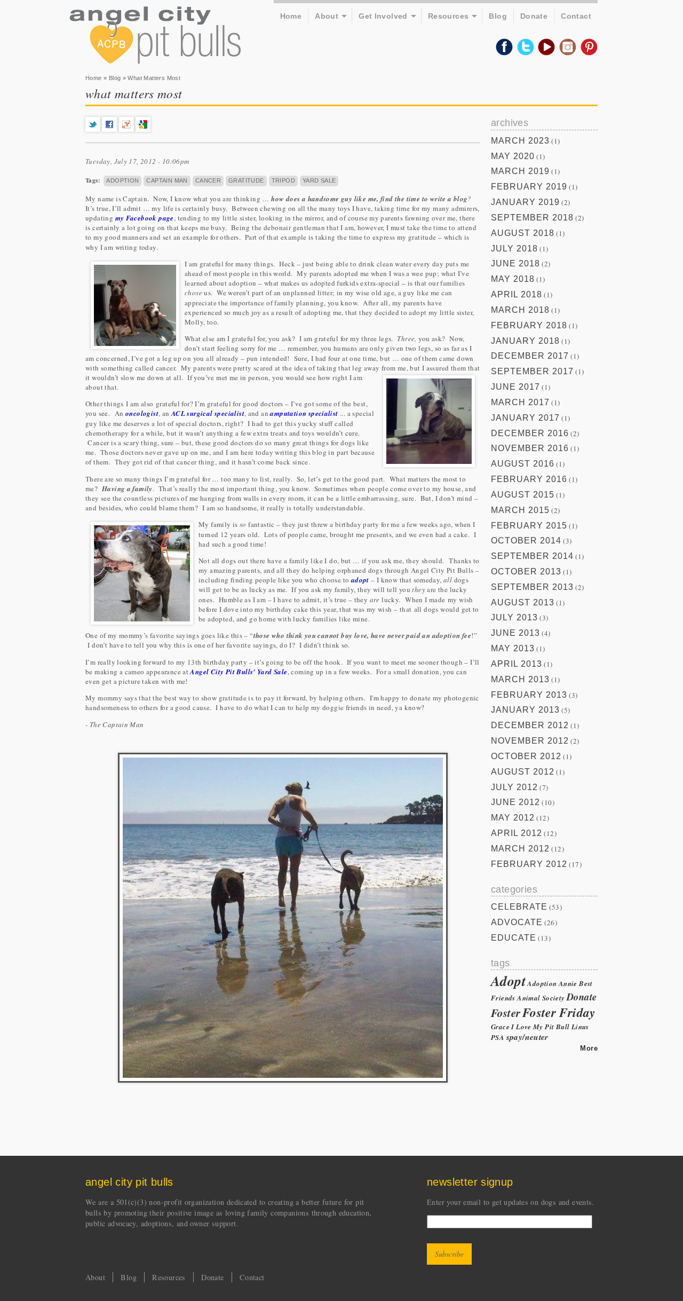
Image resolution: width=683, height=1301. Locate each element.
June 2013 (515, 632)
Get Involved (383, 16)
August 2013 (522, 602)
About (326, 16)
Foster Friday (558, 1012)
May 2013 (513, 648)
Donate (533, 16)
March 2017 (520, 402)
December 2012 (530, 725)
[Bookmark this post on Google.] (143, 129)
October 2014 (526, 540)
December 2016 (530, 433)
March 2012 (520, 848)
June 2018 (515, 263)
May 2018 (513, 278)
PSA (497, 1037)
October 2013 (526, 571)
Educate (513, 937)
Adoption (122, 180)
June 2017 (515, 386)
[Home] (155, 36)
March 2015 (520, 510)
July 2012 (514, 787)
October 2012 (526, 756)
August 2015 (522, 494)
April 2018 (516, 294)
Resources (448, 16)
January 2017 (525, 417)
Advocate (517, 922)
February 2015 (529, 525)
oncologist (141, 413)
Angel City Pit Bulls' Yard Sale (238, 671)
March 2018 (520, 309)
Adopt (508, 980)
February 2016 (529, 479)
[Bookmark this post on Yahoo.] (126, 129)
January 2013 (525, 709)
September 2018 (532, 217)
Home (291, 16)
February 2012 (529, 864)
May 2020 (513, 156)
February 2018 (529, 325)
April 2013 (516, 663)
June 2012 (515, 802)
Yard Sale (319, 180)
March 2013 (520, 679)
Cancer (208, 180)
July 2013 (514, 617)
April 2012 (516, 833)
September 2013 (532, 587)
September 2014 (532, 556)
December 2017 (530, 355)
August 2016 (522, 463)
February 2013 (529, 694)
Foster (505, 1013)
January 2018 (525, 340)
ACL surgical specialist (207, 413)
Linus (580, 1026)
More (589, 1048)
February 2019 (529, 186)
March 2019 (520, 171)
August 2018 (522, 233)
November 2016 (530, 448)
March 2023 (520, 140)
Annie (568, 983)
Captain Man (166, 180)
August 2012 (522, 771)
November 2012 (530, 740)
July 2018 (514, 248)
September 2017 (532, 371)
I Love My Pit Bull (540, 1026)
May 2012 (513, 817)
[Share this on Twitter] (92, 129)
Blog (498, 16)
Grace (500, 1026)
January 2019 (525, 202)
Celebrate (519, 906)
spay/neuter (527, 1037)
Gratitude (246, 180)
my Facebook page (144, 218)
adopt (360, 580)
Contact (576, 16)
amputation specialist (305, 413)
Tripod (283, 180)
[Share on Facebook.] (109, 129)
